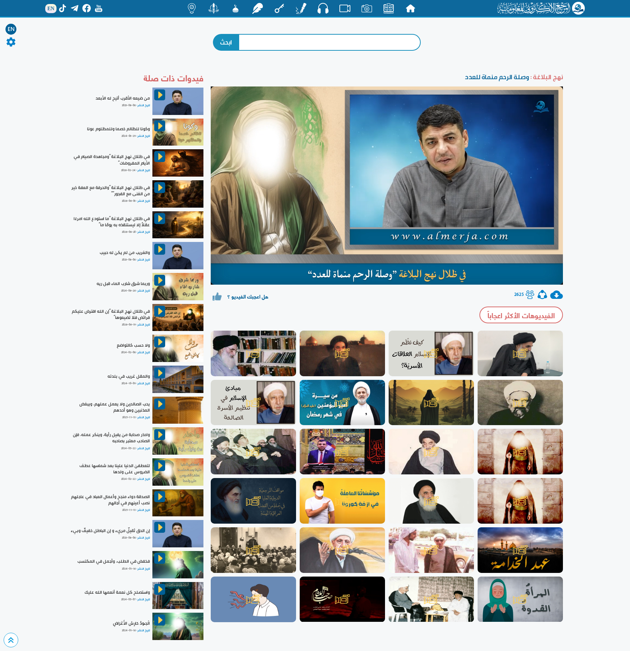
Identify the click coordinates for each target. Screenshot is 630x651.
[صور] (366, 8)
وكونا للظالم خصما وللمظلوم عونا (118, 129)
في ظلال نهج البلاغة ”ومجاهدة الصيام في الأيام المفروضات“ (112, 160)
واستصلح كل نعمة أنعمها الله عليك (117, 592)
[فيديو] (344, 8)
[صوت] (323, 8)
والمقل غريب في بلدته (129, 376)
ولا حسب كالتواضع (133, 345)
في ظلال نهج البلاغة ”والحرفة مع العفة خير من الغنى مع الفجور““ (110, 191)
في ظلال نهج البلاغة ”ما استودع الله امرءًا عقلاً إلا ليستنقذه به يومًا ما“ (112, 222)
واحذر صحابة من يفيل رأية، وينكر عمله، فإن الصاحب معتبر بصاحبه (111, 438)
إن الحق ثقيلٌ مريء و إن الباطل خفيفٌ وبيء (110, 531)
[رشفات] (257, 8)
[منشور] (213, 8)
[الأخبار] (388, 8)
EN (11, 29)
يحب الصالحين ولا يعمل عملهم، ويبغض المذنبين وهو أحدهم (114, 407)
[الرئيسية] (410, 8)
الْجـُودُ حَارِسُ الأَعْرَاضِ (131, 623)
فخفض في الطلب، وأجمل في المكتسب (113, 561)
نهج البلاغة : (546, 77)
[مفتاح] (279, 8)
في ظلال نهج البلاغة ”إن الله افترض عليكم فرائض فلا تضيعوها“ (111, 314)
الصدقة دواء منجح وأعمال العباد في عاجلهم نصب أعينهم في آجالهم (110, 500)
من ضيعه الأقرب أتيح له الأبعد (123, 98)
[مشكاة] (235, 8)
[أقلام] (301, 8)
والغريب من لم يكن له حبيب (125, 253)
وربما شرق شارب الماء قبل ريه (123, 284)
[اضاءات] (191, 8)
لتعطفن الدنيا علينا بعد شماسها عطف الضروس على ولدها (114, 469)
